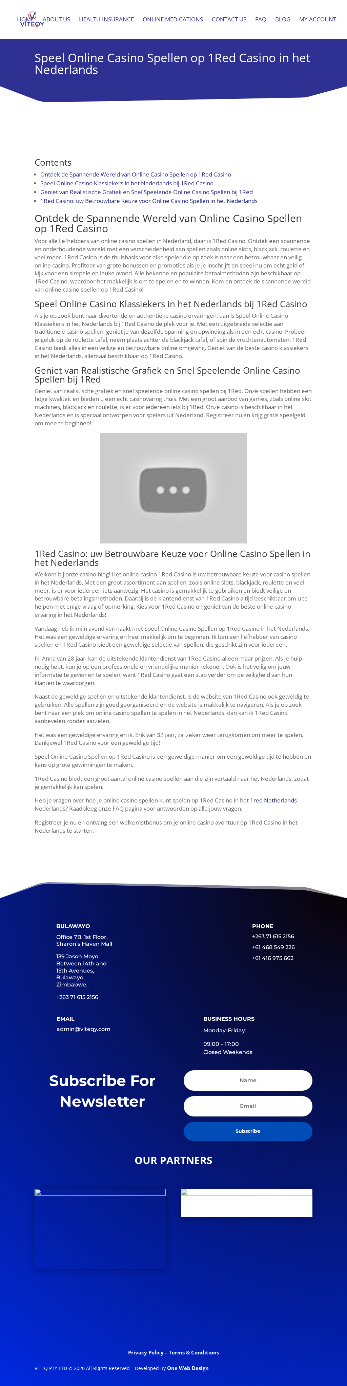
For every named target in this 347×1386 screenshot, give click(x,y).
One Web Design (188, 1368)
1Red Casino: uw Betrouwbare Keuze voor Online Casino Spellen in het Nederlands (149, 201)
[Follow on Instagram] (226, 1326)
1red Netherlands (273, 800)
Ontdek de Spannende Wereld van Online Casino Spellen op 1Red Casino (135, 174)
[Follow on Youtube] (200, 1326)
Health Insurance (106, 20)
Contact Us (229, 20)
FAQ (260, 20)
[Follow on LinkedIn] (173, 1326)
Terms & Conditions (194, 1352)
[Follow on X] (147, 1326)
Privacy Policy (146, 1352)
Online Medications (173, 20)
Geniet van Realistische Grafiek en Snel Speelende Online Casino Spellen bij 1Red (146, 192)
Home (25, 20)
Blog (282, 20)
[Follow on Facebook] (120, 1326)
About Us (56, 20)
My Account (317, 20)
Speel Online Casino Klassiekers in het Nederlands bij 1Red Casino (126, 183)
